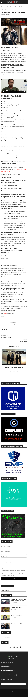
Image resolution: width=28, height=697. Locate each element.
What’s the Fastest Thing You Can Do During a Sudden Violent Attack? (19, 600)
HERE (5, 313)
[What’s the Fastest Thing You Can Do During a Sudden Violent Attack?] (5, 601)
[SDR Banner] (14, 19)
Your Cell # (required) (6, 562)
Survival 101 (9, 6)
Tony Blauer (8, 14)
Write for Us (21, 691)
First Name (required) (6, 546)
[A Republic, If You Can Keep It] (5, 609)
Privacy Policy (20, 692)
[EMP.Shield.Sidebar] (14, 450)
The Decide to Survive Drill (16, 624)
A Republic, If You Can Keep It (17, 607)
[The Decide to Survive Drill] (5, 626)
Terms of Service (13, 692)
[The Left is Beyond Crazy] (5, 617)
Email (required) (4, 556)
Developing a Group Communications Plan (14, 367)
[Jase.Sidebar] (14, 482)
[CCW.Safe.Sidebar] (13, 387)
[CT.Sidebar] (14, 418)
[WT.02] (13, 515)
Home (2, 6)
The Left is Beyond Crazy (16, 615)
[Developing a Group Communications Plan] (14, 357)
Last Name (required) (6, 551)
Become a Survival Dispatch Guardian (11, 691)
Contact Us (7, 692)
